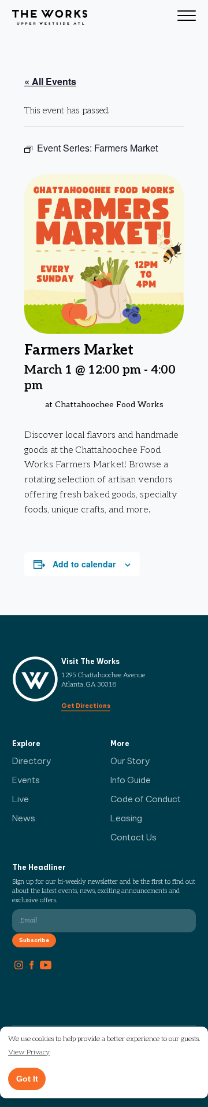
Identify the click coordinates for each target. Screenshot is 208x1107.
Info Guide (130, 779)
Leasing (126, 818)
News (23, 818)
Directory (31, 760)
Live (20, 799)
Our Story (130, 760)
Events (26, 779)
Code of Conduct (145, 799)
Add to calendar (84, 564)
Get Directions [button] (85, 706)
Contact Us (133, 837)
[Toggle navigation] (186, 17)
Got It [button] (27, 1078)
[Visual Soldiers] (49, 17)
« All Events (50, 81)
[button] (29, 1053)
